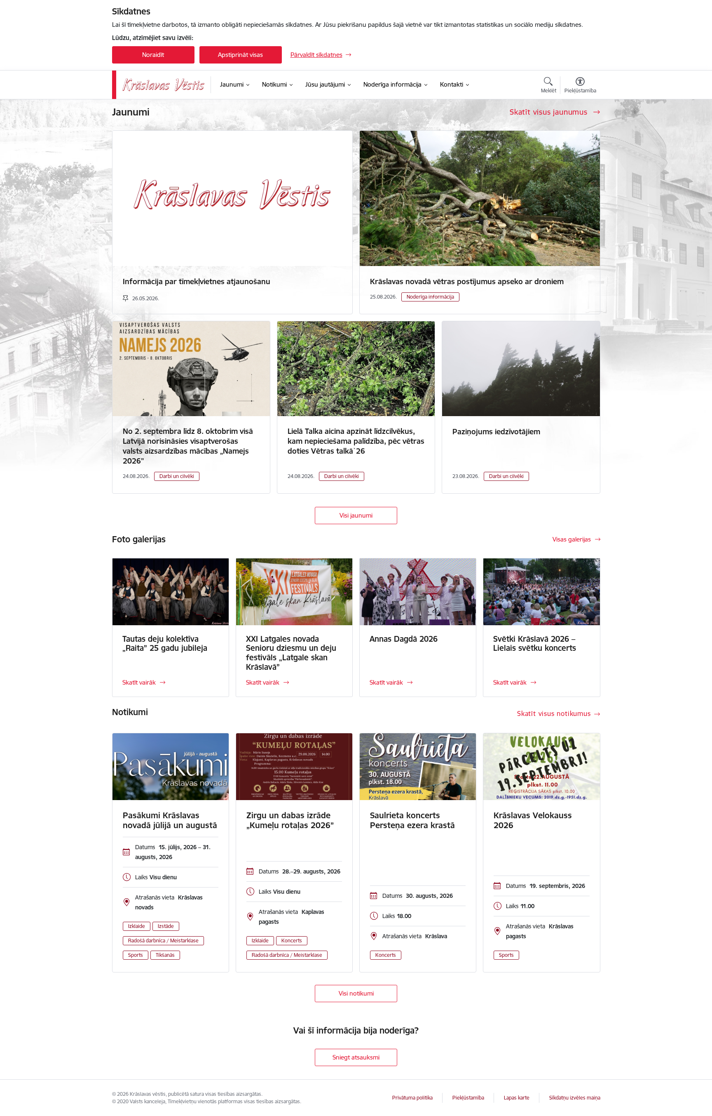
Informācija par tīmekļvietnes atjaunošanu (196, 281)
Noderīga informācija (430, 297)
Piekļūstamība (468, 1098)
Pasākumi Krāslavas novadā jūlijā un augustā (170, 820)
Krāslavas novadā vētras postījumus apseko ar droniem (467, 281)
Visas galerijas (572, 539)
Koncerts (291, 940)
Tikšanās (165, 955)
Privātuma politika (412, 1098)
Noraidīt (153, 55)
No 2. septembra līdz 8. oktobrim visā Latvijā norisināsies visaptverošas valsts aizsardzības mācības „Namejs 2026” (188, 446)
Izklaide (136, 926)
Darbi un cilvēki (176, 476)
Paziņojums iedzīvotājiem (496, 431)
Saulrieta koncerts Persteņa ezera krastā (412, 820)
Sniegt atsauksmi (356, 1057)
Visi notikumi (356, 993)
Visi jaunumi (356, 515)
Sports (135, 955)
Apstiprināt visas (240, 55)
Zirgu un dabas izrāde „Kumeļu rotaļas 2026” (290, 820)
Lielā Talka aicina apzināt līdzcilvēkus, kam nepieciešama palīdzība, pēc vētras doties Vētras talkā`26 (356, 441)
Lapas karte (516, 1098)
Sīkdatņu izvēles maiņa (574, 1098)
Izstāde (166, 926)
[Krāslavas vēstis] (163, 84)
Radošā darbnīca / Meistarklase (163, 940)
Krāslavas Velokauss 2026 (533, 820)
